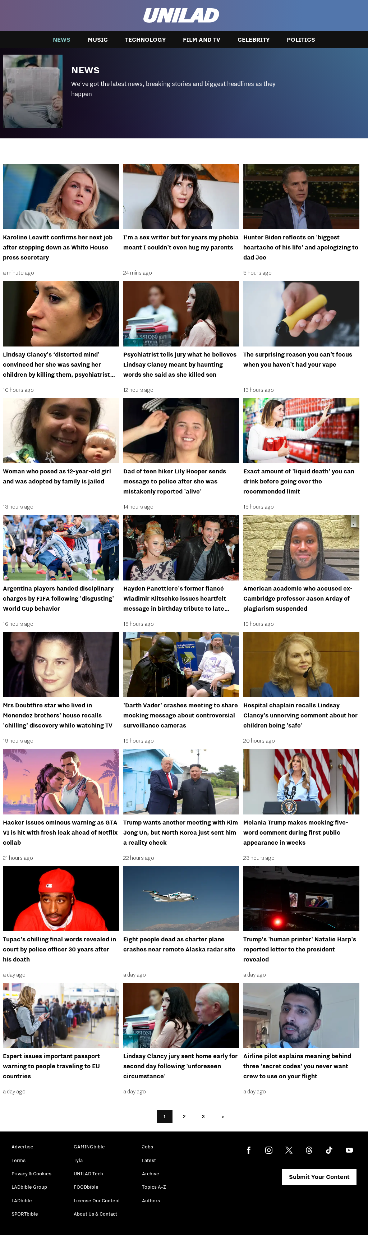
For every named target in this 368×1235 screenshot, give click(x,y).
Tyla (78, 1160)
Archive (150, 1173)
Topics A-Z (154, 1187)
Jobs (147, 1146)
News (61, 39)
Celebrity (254, 39)
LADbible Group (29, 1187)
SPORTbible (25, 1214)
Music (98, 39)
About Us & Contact (95, 1214)
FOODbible (86, 1187)
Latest (149, 1160)
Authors (151, 1200)
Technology (145, 39)
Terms (19, 1160)
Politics (301, 39)
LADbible (22, 1200)
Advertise (22, 1146)
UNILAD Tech (88, 1173)
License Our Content (97, 1200)
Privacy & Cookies (31, 1173)
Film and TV (201, 39)
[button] (184, 89)
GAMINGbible (89, 1146)
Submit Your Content (319, 1177)
